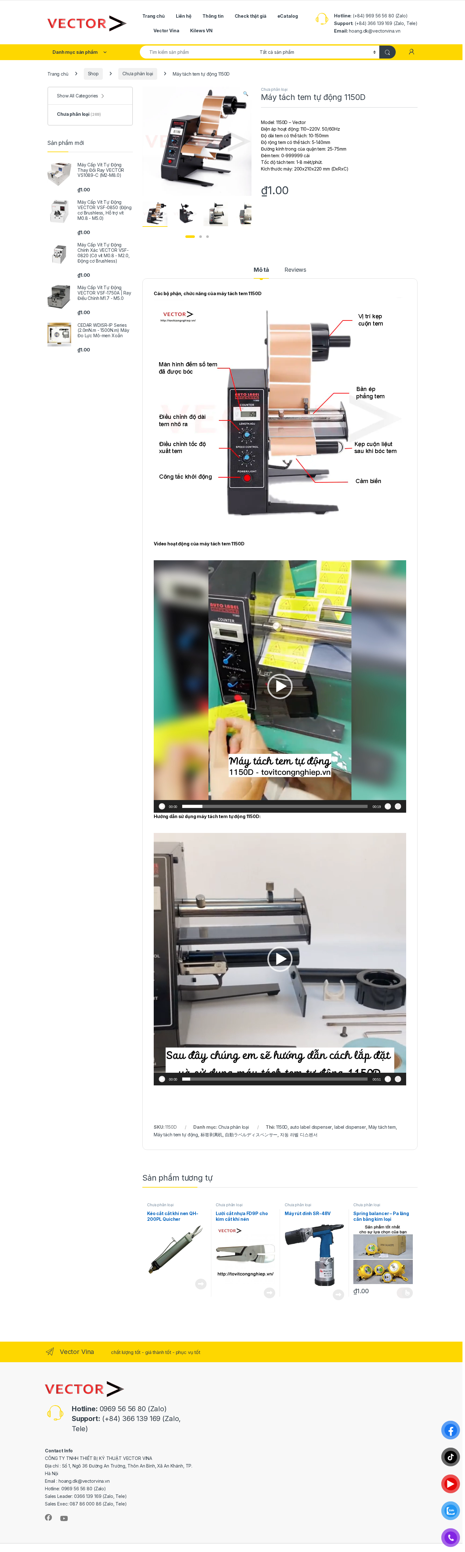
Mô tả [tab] (261, 270)
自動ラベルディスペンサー (251, 1134)
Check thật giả (250, 16)
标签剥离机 (211, 1134)
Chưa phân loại (137, 73)
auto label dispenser (311, 1127)
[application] (280, 686)
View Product (198, 1284)
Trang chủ (153, 16)
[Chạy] (162, 806)
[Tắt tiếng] (388, 806)
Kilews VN (201, 30)
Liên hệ (183, 16)
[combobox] (198, 52)
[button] (245, 93)
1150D (282, 1127)
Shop (93, 73)
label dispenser (350, 1127)
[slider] (274, 806)
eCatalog (287, 16)
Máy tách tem (382, 1127)
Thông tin (213, 16)
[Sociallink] (48, 1517)
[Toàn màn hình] (398, 806)
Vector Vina (166, 30)
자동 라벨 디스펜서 (299, 1134)
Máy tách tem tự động (176, 1134)
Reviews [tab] (295, 270)
